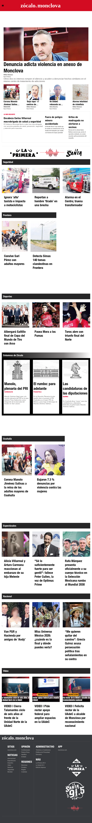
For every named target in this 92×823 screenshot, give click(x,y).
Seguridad (11, 769)
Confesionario (25, 750)
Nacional (10, 767)
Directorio (39, 754)
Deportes (10, 763)
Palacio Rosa (25, 752)
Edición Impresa (41, 767)
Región (23, 769)
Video (9, 765)
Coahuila (24, 772)
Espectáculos (12, 760)
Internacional (11, 758)
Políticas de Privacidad (43, 752)
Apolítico (24, 754)
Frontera (23, 767)
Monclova (24, 765)
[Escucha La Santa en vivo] (75, 791)
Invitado (23, 757)
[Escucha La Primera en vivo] (75, 767)
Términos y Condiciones (43, 750)
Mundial (10, 772)
